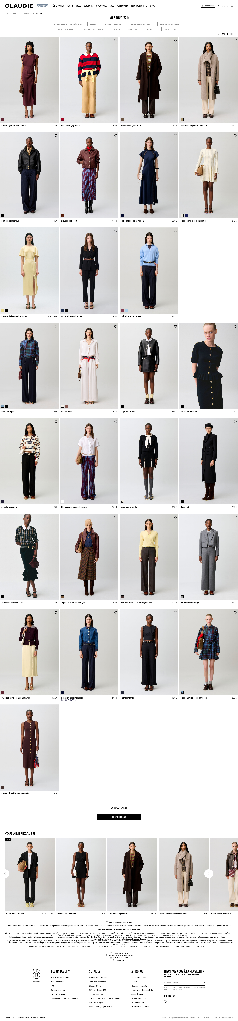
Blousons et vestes (170, 24)
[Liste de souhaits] (56, 40)
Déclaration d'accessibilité (142, 990)
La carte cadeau (96, 994)
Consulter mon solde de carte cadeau (105, 998)
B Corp (134, 982)
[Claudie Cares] (36, 975)
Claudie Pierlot (11, 13)
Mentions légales (226, 1018)
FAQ (53, 986)
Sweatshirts (170, 29)
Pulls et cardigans (93, 29)
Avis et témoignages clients (100, 1007)
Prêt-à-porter (26, 13)
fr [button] (217, 6)
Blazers (151, 29)
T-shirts (115, 29)
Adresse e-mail (170, 983)
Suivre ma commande (60, 978)
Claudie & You (95, 986)
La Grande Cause (138, 978)
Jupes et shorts (66, 29)
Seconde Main (137, 994)
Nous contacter (57, 982)
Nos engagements (139, 986)
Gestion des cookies (210, 1018)
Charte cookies (195, 1018)
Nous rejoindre (137, 1002)
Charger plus (119, 817)
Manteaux (133, 29)
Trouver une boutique (140, 1007)
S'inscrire (204, 982)
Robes (93, 24)
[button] (43, 5)
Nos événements (138, 998)
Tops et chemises (114, 24)
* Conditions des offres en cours (64, 998)
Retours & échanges (97, 982)
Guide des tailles (58, 990)
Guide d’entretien (58, 994)
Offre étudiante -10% (97, 990)
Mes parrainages (96, 1002)
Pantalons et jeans (141, 24)
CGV (164, 1018)
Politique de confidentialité (178, 1018)
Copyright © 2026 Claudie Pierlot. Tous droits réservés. (25, 1018)
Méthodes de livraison (98, 978)
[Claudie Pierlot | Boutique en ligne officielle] (19, 6)
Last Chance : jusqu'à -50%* (68, 24)
